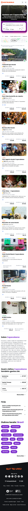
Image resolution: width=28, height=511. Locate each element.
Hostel (4, 62)
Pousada (4, 315)
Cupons (18, 501)
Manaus (17, 443)
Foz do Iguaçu (6, 435)
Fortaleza (5, 447)
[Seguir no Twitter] (9, 476)
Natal (12, 439)
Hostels (8, 485)
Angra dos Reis (7, 443)
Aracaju (14, 447)
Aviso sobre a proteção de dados (13, 498)
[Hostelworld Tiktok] (22, 476)
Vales (22, 501)
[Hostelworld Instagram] (12, 476)
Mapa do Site (13, 504)
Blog (4, 485)
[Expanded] (2, 36)
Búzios (13, 430)
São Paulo (5, 426)
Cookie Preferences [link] (21, 504)
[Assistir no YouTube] (16, 476)
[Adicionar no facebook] (6, 476)
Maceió (20, 439)
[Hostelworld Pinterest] (19, 476)
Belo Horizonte (18, 435)
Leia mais (10, 46)
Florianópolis (15, 426)
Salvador (5, 430)
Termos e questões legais (10, 501)
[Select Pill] (22, 2)
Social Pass (21, 485)
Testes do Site (6, 504)
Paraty (14, 451)
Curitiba (5, 439)
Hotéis (12, 485)
